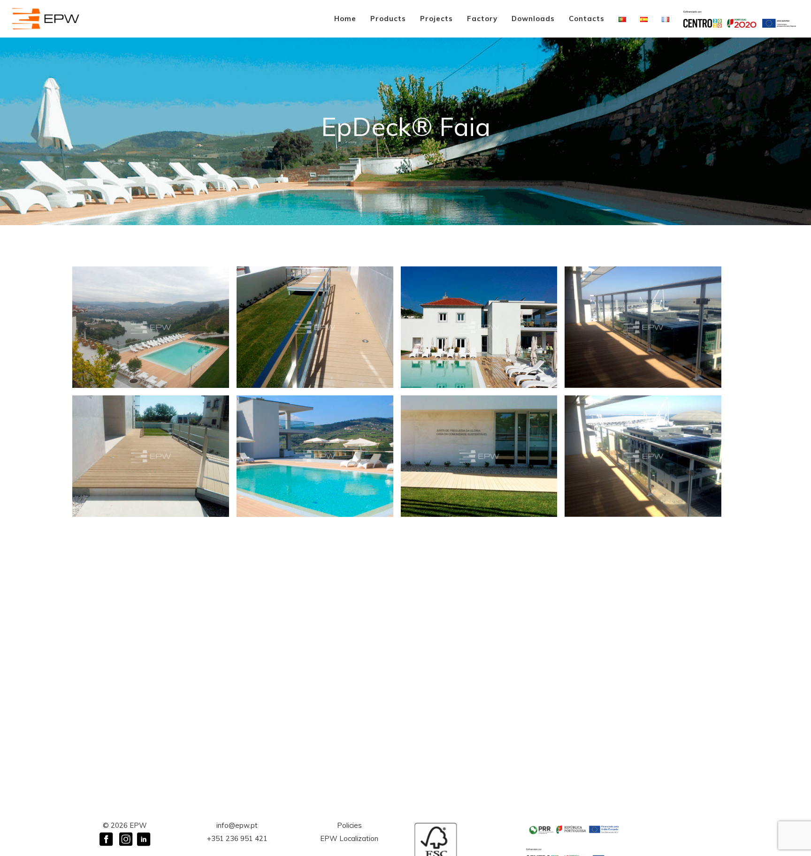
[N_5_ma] (150, 327)
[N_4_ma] (479, 327)
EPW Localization (349, 838)
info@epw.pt (237, 825)
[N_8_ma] (150, 456)
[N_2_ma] (315, 327)
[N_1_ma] (479, 456)
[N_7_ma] (643, 456)
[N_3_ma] (315, 456)
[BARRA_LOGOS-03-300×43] (573, 829)
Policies (349, 825)
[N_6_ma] (643, 327)
